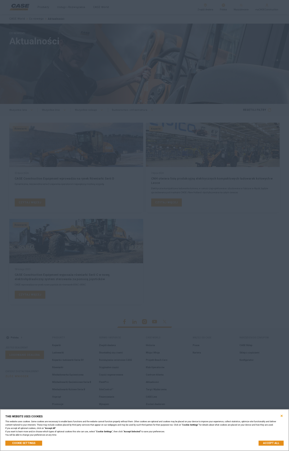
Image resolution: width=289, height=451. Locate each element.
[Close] (282, 416)
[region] (144, 430)
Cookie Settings (23, 443)
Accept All (271, 443)
